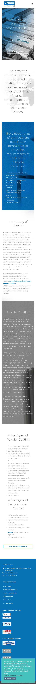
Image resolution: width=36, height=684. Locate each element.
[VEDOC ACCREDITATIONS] (8, 643)
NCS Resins (7, 586)
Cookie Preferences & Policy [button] (13, 676)
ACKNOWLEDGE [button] (10, 678)
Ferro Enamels (8, 596)
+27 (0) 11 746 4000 (11, 573)
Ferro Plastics (8, 603)
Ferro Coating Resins (10, 589)
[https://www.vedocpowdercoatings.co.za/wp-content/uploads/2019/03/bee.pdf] (6, 631)
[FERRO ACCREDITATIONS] (6, 615)
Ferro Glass (7, 600)
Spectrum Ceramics (10, 593)
